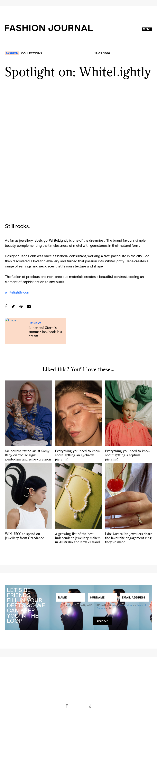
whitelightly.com (18, 292)
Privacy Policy (124, 605)
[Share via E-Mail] (29, 306)
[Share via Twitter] (13, 306)
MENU (147, 29)
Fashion (12, 53)
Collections (31, 53)
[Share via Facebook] (6, 306)
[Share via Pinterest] (20, 306)
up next (35, 323)
